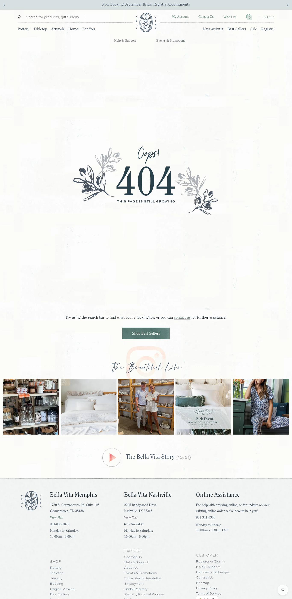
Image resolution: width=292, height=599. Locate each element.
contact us (182, 317)
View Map (56, 517)
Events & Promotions (170, 40)
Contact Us (206, 16)
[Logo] (146, 22)
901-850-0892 (59, 524)
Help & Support (125, 40)
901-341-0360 (205, 517)
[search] (20, 17)
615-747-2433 (133, 524)
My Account (180, 16)
